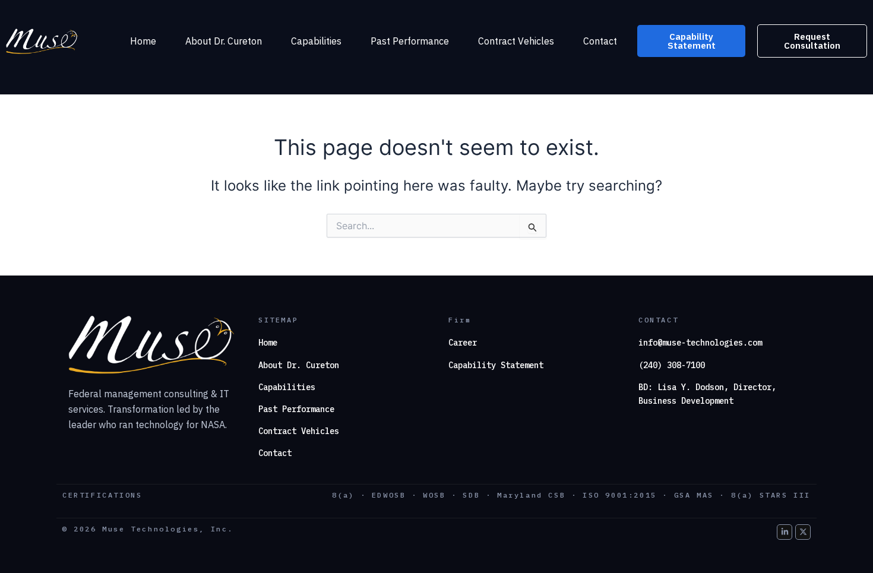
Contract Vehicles (516, 41)
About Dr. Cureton (223, 41)
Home (143, 41)
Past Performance (410, 41)
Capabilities (316, 41)
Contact (600, 41)
